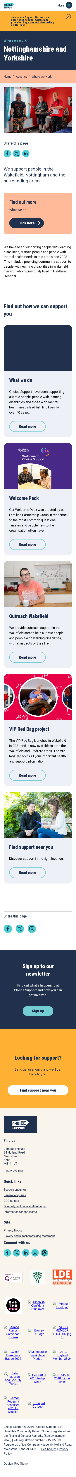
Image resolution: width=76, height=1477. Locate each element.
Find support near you (38, 1090)
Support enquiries (15, 1189)
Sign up (38, 1011)
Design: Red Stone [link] (16, 1463)
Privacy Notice (13, 1230)
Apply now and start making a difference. (32, 24)
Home (7, 76)
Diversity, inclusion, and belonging (25, 1206)
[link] (7, 156)
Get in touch (48, 1449)
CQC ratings (11, 1201)
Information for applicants (20, 1212)
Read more (27, 426)
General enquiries (15, 1195)
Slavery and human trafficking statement (29, 1236)
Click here (26, 223)
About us (21, 76)
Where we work (42, 76)
